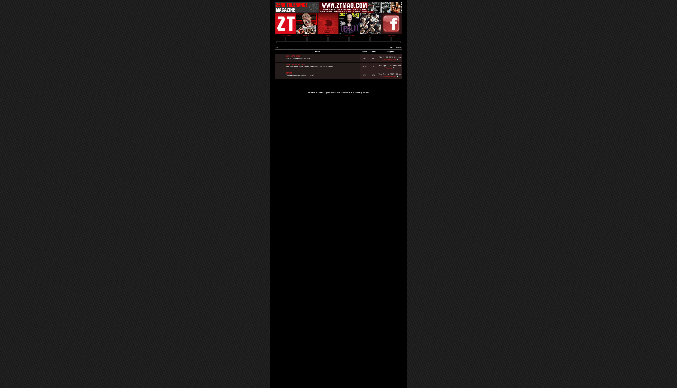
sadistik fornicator (389, 59)
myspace (391, 35)
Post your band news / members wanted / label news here (309, 65)
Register (398, 47)
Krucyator (389, 68)
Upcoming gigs (293, 56)
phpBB (319, 93)
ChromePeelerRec (388, 76)
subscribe (307, 35)
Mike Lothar (336, 93)
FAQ (277, 47)
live (370, 35)
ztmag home (286, 35)
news (328, 35)
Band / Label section (295, 64)
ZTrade (289, 73)
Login (391, 47)
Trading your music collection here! (300, 74)
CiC (351, 93)
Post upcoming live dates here (298, 57)
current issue (349, 35)
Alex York (365, 93)
